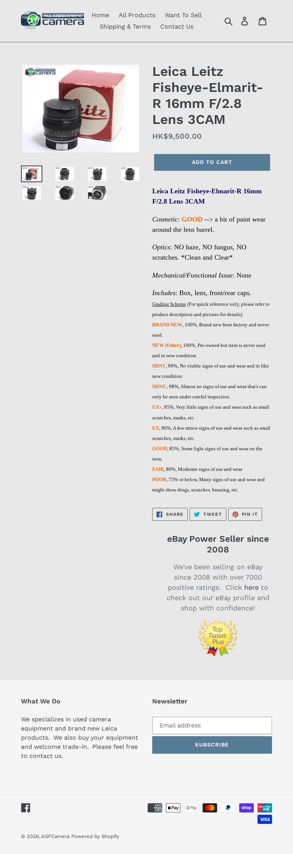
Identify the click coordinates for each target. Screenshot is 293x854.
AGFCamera (55, 836)
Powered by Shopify (95, 836)
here (251, 587)
